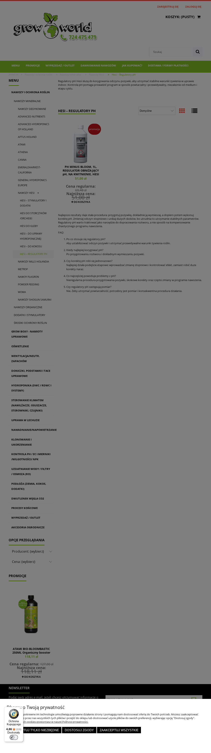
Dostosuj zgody (79, 730)
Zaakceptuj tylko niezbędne (34, 730)
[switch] (14, 737)
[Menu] (20, 709)
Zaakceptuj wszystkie (119, 730)
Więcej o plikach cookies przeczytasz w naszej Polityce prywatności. (47, 722)
